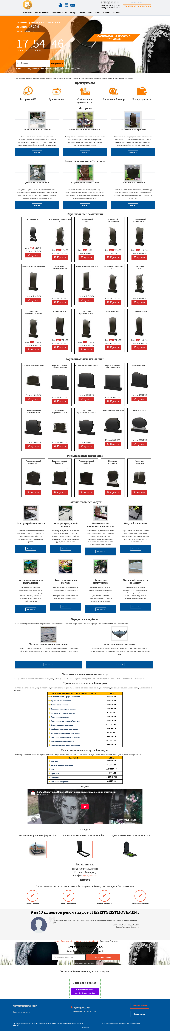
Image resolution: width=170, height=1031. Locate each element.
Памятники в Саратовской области (84, 941)
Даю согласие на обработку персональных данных (86, 964)
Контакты (116, 13)
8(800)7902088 (110, 2)
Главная (56, 941)
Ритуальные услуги (59, 13)
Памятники (27, 13)
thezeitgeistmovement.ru (23, 1023)
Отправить (57, 63)
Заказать (37, 152)
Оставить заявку (140, 1006)
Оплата (97, 13)
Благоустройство (42, 13)
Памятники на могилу (21, 1012)
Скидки (82, 13)
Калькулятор (137, 2)
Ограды (73, 13)
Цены (90, 13)
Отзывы (106, 13)
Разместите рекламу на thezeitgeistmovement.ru (85, 991)
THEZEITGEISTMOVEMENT (25, 1006)
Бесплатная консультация (137, 6)
